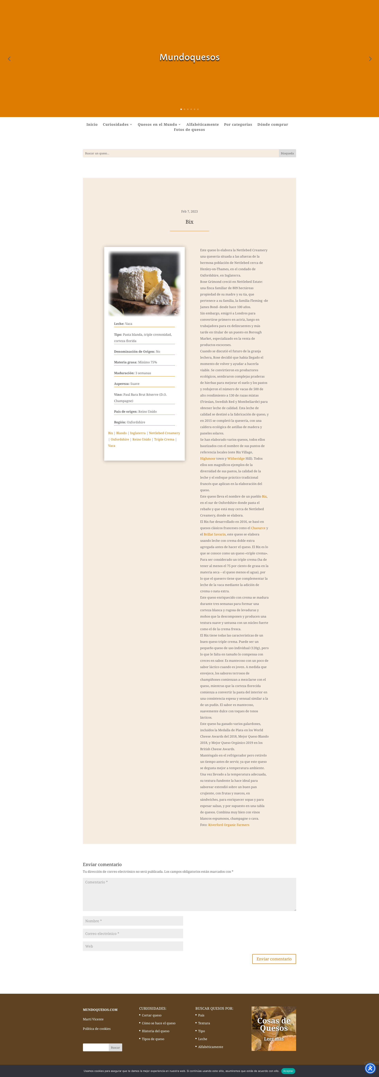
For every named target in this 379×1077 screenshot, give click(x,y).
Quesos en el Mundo (157, 125)
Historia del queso (155, 1031)
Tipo (201, 1031)
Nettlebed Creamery (164, 433)
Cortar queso (151, 1015)
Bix (110, 433)
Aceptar (288, 1070)
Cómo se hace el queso (158, 1023)
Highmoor (208, 458)
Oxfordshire (120, 439)
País (201, 1015)
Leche (202, 1039)
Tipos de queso (153, 1039)
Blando (121, 433)
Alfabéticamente (202, 125)
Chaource (258, 528)
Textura (204, 1023)
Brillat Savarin (215, 534)
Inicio (92, 125)
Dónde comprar (272, 125)
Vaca (111, 445)
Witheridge (236, 458)
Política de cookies (97, 1028)
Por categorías (238, 125)
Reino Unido (141, 439)
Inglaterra (138, 433)
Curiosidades (116, 125)
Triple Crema (164, 439)
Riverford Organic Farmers (228, 825)
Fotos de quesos (189, 130)
